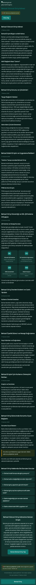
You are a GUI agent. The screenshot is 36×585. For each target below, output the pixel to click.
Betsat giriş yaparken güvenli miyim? (16, 485)
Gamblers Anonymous (27, 568)
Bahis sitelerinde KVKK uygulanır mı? (16, 506)
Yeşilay (19, 568)
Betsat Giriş (18, 582)
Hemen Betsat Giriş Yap (18, 552)
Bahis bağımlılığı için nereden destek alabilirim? (15, 500)
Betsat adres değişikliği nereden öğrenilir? (18, 479)
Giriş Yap (6, 18)
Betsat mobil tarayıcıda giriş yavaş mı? (16, 473)
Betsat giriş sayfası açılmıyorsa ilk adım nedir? (16, 492)
